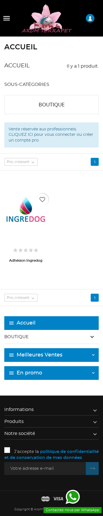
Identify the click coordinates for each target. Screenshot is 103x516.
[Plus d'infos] (25, 269)
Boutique (16, 337)
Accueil (26, 323)
